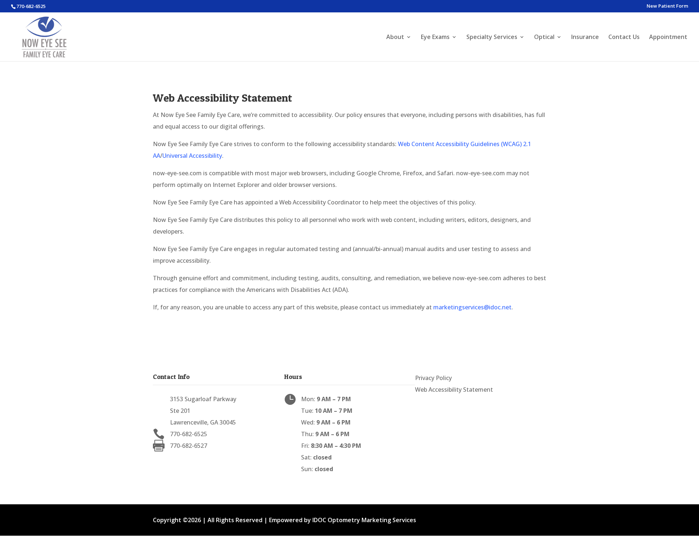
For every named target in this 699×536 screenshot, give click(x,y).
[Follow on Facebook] (421, 401)
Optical (544, 37)
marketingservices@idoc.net (472, 307)
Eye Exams (435, 37)
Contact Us (624, 37)
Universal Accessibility (192, 156)
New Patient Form (667, 6)
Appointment (668, 37)
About (395, 37)
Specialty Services (491, 37)
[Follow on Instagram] (435, 401)
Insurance (585, 37)
